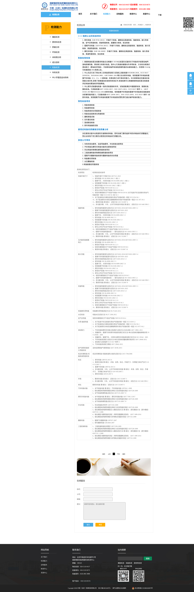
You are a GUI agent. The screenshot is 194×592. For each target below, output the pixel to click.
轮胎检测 (148, 25)
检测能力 (140, 25)
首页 (80, 14)
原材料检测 (138, 563)
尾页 (123, 454)
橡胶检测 (121, 563)
